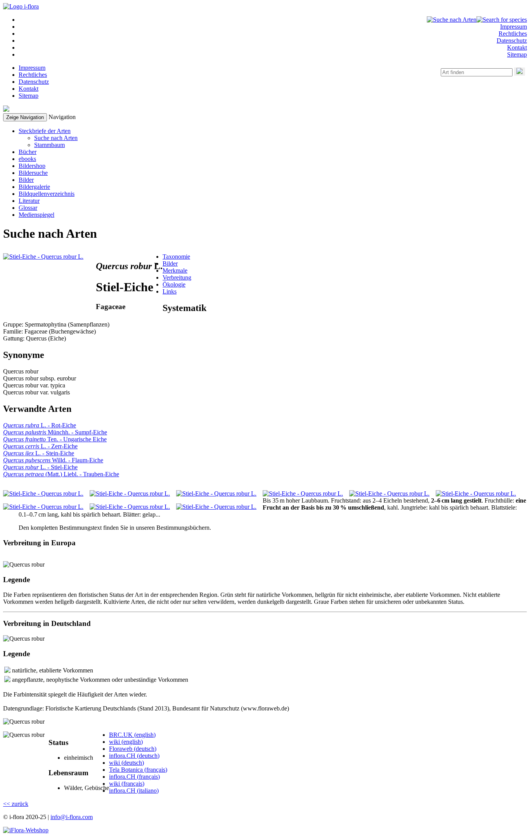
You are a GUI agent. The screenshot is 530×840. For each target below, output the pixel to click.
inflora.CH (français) (134, 776)
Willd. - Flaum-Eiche (53, 460)
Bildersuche (33, 172)
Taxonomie (176, 256)
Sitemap (517, 54)
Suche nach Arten (56, 138)
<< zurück (15, 803)
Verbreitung (177, 277)
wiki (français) (126, 783)
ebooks (27, 159)
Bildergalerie (34, 186)
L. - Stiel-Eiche (40, 467)
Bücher (27, 152)
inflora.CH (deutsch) (134, 755)
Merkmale (175, 270)
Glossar (28, 207)
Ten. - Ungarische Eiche (55, 439)
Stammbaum (49, 145)
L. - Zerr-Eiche (40, 446)
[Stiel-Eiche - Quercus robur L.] (43, 256)
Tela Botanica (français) (138, 769)
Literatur (29, 200)
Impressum (513, 26)
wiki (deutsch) (126, 762)
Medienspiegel (36, 214)
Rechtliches (513, 33)
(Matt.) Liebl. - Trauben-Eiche (61, 474)
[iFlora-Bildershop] (25, 830)
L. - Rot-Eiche (39, 425)
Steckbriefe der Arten (45, 131)
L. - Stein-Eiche (38, 453)
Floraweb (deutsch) (132, 748)
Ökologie (174, 284)
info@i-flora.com (71, 817)
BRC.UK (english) (132, 734)
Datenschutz (512, 40)
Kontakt (517, 47)
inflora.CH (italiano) (134, 790)
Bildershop (32, 165)
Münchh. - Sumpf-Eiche (55, 432)
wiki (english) (126, 741)
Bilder (26, 179)
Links (170, 291)
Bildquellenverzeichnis (46, 193)
